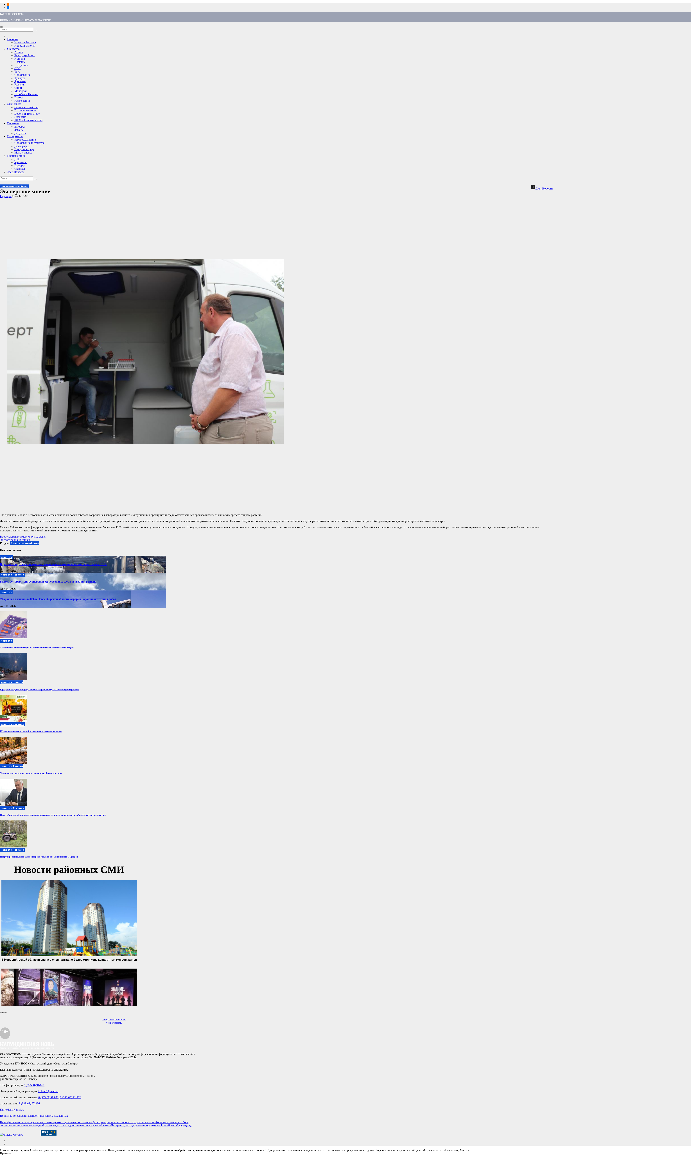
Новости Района (24, 45)
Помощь (19, 61)
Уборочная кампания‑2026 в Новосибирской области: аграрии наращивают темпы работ (58, 599)
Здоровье (20, 81)
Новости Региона (25, 42)
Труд (17, 71)
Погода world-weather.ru (114, 1019)
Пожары (19, 165)
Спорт (18, 87)
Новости (12, 39)
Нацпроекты (15, 136)
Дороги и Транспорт (27, 113)
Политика (13, 123)
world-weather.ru (114, 1023)
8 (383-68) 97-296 (29, 1103)
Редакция (6, 196)
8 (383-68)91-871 (48, 1097)
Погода (18, 97)
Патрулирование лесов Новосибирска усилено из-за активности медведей (39, 856)
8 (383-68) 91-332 (70, 1097)
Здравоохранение (25, 139)
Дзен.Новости (15, 171)
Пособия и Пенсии (26, 94)
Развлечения (22, 100)
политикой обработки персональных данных (192, 1150)
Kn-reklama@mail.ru (12, 1109)
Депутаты (20, 133)
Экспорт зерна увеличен (15, 539)
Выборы (19, 126)
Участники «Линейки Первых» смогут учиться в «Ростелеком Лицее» (37, 647)
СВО (17, 68)
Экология (20, 116)
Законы (18, 129)
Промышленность (25, 110)
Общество (13, 48)
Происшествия (16, 155)
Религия (19, 84)
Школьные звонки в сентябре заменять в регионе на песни (31, 731)
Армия (18, 52)
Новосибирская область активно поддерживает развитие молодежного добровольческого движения (53, 815)
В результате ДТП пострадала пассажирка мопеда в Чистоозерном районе (39, 689)
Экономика (14, 103)
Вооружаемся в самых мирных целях (23, 536)
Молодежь (20, 91)
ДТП (17, 159)
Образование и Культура (29, 142)
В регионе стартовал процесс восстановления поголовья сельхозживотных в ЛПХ (53, 564)
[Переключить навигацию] (1, 27)
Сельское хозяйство (26, 107)
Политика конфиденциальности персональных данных (34, 1115)
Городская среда (24, 149)
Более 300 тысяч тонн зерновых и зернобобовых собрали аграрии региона (48, 581)
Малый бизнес (23, 152)
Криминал (20, 162)
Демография (22, 146)
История (19, 58)
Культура (19, 78)
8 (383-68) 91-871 (34, 1085)
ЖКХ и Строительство (28, 120)
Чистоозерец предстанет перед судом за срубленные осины (31, 773)
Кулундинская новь (12, 13)
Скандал (19, 168)
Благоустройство (24, 55)
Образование (22, 74)
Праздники (21, 65)
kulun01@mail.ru (48, 1091)
